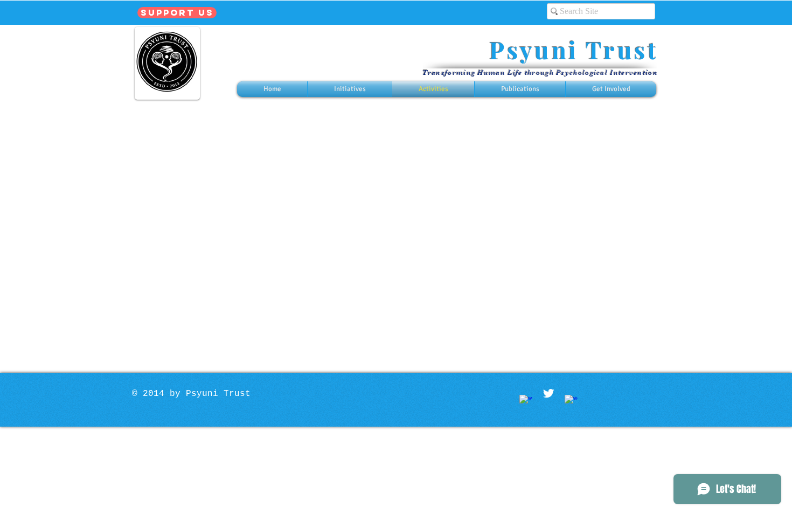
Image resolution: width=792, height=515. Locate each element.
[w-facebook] (525, 401)
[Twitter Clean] (548, 393)
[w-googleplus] (571, 401)
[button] (350, 89)
